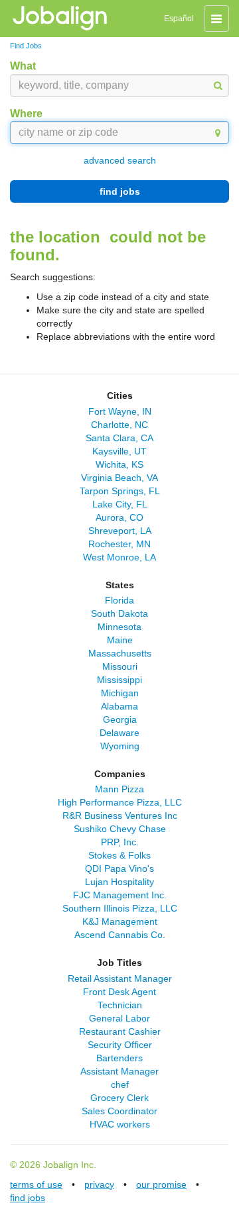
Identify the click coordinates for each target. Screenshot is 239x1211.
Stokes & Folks (119, 855)
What (23, 66)
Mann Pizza (119, 789)
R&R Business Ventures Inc (119, 815)
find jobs (120, 191)
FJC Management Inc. (120, 895)
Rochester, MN (119, 544)
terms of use (36, 1184)
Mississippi (119, 679)
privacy (99, 1184)
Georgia (120, 719)
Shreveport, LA (119, 530)
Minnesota (119, 626)
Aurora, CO (119, 517)
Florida (119, 600)
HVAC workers (120, 1124)
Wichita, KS (119, 464)
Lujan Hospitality (119, 881)
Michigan (120, 693)
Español (179, 18)
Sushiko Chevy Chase (120, 828)
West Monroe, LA (119, 557)
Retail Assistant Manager (120, 978)
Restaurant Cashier (120, 1031)
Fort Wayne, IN (119, 411)
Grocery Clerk (119, 1097)
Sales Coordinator (119, 1111)
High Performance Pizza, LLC (120, 802)
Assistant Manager (119, 1071)
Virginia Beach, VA (119, 477)
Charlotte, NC (119, 424)
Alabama (119, 706)
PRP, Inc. (120, 842)
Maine (120, 640)
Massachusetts (119, 653)
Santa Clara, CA (119, 438)
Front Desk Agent (119, 991)
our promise (161, 1184)
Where (26, 113)
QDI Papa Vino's (119, 868)
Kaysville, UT (119, 451)
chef (120, 1084)
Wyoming (119, 746)
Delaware (119, 732)
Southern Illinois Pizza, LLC (119, 908)
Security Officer (120, 1044)
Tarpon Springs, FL (120, 491)
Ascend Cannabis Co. (119, 934)
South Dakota (119, 613)
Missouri (119, 666)
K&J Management (119, 921)
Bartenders (119, 1058)
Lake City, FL (119, 504)
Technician (120, 1005)
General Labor (119, 1018)
